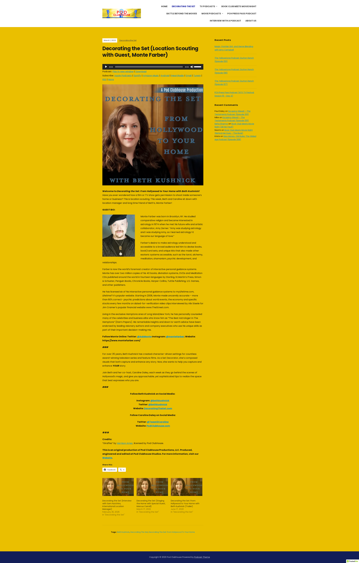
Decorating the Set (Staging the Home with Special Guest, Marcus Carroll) (151, 503)
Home (164, 6)
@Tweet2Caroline (158, 422)
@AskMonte (144, 336)
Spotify (137, 75)
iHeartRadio (177, 75)
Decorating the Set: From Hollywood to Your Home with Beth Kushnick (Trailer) (185, 503)
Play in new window (123, 71)
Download (140, 71)
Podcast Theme (202, 557)
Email (189, 75)
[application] (152, 67)
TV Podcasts (207, 6)
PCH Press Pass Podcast (241, 13)
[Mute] (191, 66)
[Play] (106, 66)
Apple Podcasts (123, 75)
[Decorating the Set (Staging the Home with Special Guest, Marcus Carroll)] (152, 487)
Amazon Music (151, 75)
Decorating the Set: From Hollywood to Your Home (172, 532)
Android (165, 75)
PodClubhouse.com (158, 425)
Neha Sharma (221, 123)
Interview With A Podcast (225, 20)
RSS (104, 79)
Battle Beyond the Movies (181, 13)
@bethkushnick (159, 400)
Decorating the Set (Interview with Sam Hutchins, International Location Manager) (116, 505)
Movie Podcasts (211, 13)
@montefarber (175, 336)
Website (107, 457)
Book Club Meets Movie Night (238, 6)
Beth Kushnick (123, 532)
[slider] (198, 66)
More (111, 79)
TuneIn (197, 75)
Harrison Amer (125, 443)
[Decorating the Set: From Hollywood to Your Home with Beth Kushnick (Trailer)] (186, 487)
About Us (250, 20)
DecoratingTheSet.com (158, 408)
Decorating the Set (183, 6)
